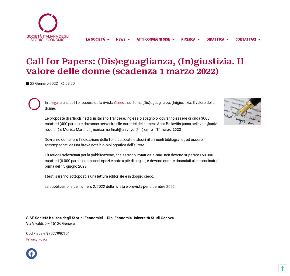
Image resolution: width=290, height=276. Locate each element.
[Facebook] (31, 253)
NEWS (120, 39)
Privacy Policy (37, 239)
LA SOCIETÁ (95, 39)
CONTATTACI (245, 39)
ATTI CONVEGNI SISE (153, 39)
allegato (55, 102)
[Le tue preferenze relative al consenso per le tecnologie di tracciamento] (283, 269)
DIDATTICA (215, 39)
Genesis (120, 102)
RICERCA (188, 39)
